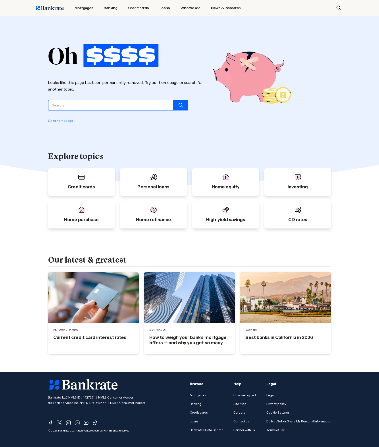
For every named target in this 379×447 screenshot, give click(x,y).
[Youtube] (86, 423)
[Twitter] (59, 423)
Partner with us (244, 430)
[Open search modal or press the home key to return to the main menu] (339, 8)
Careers (239, 412)
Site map (239, 404)
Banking (195, 404)
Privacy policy (276, 404)
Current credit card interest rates (89, 337)
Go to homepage (60, 121)
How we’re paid (244, 395)
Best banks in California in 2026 (279, 337)
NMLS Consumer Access (115, 397)
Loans (194, 421)
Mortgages (198, 395)
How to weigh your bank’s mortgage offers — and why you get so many (188, 340)
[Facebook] (50, 423)
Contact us (241, 421)
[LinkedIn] (77, 423)
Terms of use (275, 430)
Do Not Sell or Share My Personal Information (298, 421)
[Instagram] (68, 423)
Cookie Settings (277, 412)
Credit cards (199, 412)
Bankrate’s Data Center (206, 430)
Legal (270, 395)
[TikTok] (95, 423)
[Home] (50, 8)
